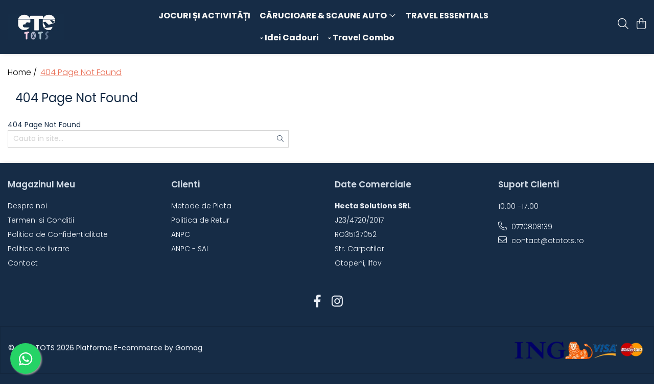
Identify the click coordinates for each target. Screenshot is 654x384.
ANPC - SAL (190, 249)
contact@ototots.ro (546, 240)
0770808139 (530, 227)
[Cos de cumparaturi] (641, 24)
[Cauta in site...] (623, 24)
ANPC (180, 234)
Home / (23, 72)
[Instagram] (337, 302)
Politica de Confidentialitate (58, 234)
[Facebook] (317, 302)
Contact (23, 263)
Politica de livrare (38, 249)
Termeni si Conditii (41, 220)
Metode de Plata (201, 206)
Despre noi (27, 206)
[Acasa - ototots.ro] (65, 27)
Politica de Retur (200, 220)
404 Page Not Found (81, 72)
